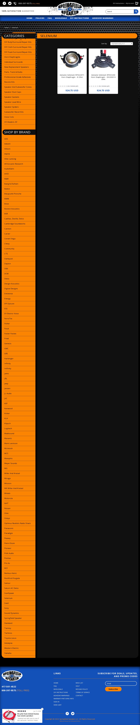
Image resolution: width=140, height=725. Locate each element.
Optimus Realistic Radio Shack (17, 523)
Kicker (7, 413)
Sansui (7, 583)
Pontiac (7, 558)
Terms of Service (83, 692)
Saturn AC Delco (11, 588)
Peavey (7, 538)
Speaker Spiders (11, 107)
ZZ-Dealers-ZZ (10, 122)
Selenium (8, 598)
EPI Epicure (9, 303)
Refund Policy (82, 689)
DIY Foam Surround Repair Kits (18, 52)
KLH (6, 418)
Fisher (7, 323)
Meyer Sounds (10, 463)
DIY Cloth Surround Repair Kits (18, 47)
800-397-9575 (29, 3)
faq (50, 18)
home (29, 18)
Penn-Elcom (9, 543)
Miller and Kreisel (12, 473)
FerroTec (8, 318)
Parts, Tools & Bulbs (13, 72)
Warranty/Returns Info (64, 699)
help (78, 686)
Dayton (7, 263)
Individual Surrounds (13, 62)
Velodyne (8, 643)
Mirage (7, 478)
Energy (7, 298)
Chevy (7, 243)
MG (5, 468)
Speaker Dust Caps (12, 92)
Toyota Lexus (10, 638)
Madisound (9, 433)
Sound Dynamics (11, 613)
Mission (7, 483)
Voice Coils (9, 117)
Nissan (7, 508)
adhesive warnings (102, 18)
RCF (6, 568)
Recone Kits (9, 82)
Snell (6, 603)
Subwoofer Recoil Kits (14, 112)
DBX (6, 268)
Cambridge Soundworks (14, 224)
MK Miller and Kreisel (13, 488)
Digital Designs (11, 288)
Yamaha (7, 653)
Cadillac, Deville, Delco (14, 219)
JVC (5, 398)
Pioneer (7, 548)
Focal (6, 328)
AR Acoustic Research (13, 164)
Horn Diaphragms (12, 57)
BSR (6, 213)
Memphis (8, 458)
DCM (6, 273)
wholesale (61, 18)
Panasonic (8, 528)
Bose (6, 204)
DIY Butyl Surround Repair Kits (18, 42)
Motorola (8, 498)
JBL (5, 378)
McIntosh (8, 448)
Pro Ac (7, 563)
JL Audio (8, 393)
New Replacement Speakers (16, 67)
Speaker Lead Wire (12, 102)
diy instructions (79, 18)
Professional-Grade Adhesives (17, 77)
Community (9, 248)
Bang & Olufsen (11, 184)
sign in (56, 702)
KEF (6, 403)
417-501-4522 (9, 686)
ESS (6, 308)
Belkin (7, 189)
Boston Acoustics (12, 209)
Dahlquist (8, 259)
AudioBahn (9, 169)
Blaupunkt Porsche (12, 194)
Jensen (7, 388)
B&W (6, 179)
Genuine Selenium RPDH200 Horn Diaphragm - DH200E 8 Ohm (103, 77)
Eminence (8, 293)
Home (7, 28)
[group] (67, 86)
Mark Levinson (11, 443)
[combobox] (120, 11)
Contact (79, 695)
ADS (6, 139)
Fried (6, 338)
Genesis (7, 343)
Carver (7, 234)
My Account (130, 3)
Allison (7, 149)
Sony (6, 608)
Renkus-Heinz (10, 573)
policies (40, 18)
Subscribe (113, 689)
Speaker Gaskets (11, 97)
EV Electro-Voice (11, 313)
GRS (6, 353)
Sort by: (104, 44)
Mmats (7, 493)
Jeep (6, 383)
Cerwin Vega (9, 238)
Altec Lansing (10, 159)
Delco (6, 278)
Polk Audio (9, 553)
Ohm (6, 513)
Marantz (8, 438)
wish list (79, 683)
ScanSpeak (9, 593)
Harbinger (8, 358)
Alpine (7, 154)
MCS (6, 453)
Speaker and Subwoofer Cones (18, 87)
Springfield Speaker (13, 618)
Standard (8, 623)
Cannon (7, 229)
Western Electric (11, 648)
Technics (8, 633)
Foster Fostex (10, 333)
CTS (6, 253)
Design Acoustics (11, 283)
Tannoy (7, 628)
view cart (58, 705)
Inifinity (7, 368)
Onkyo (7, 518)
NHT (6, 503)
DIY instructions (118, 3)
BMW (6, 199)
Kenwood (8, 408)
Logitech (8, 428)
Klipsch (7, 423)
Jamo (6, 373)
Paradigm (8, 533)
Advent (7, 144)
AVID (6, 174)
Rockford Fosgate (12, 578)
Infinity (7, 363)
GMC (6, 348)
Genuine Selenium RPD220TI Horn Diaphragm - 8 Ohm (72, 76)
